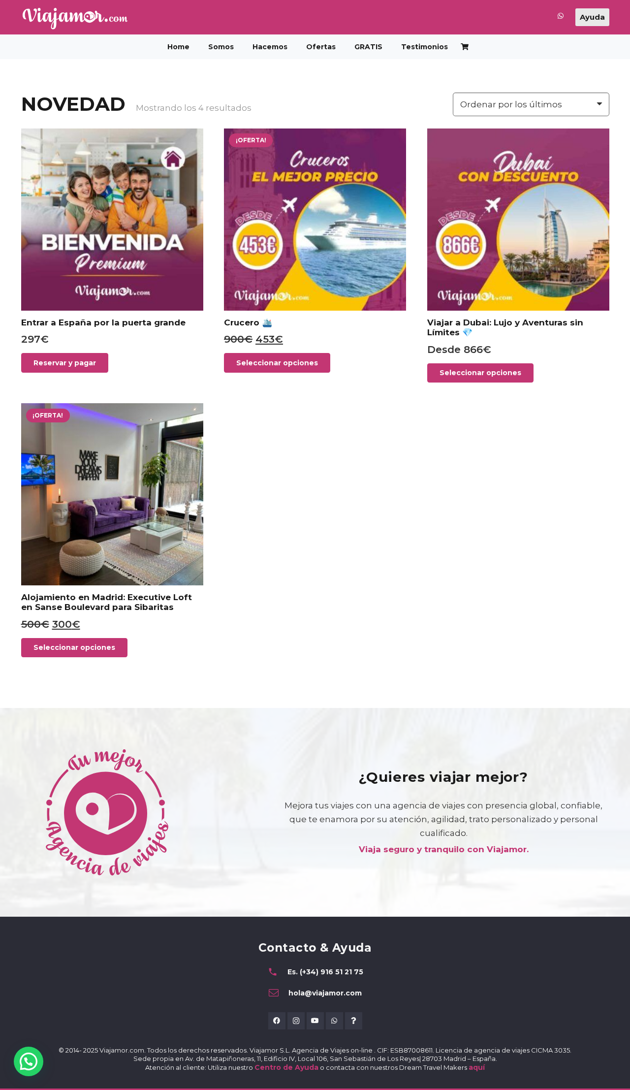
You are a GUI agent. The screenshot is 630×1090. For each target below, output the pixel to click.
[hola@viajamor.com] (278, 993)
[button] (293, 47)
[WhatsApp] (334, 1020)
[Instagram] (296, 1020)
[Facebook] (276, 1020)
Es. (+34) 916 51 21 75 (325, 971)
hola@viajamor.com (325, 993)
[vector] (74, 18)
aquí (477, 1067)
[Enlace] (561, 17)
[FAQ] (353, 1020)
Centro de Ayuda (286, 1067)
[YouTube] (315, 1020)
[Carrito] (464, 46)
